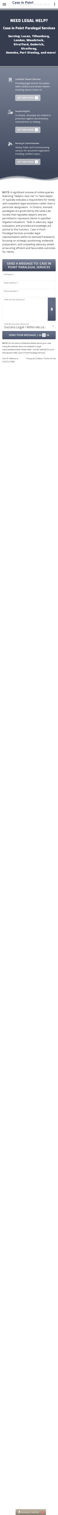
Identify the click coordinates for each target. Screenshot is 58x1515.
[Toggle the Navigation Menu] (4, 4)
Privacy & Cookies (34, 358)
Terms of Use (50, 358)
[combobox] (29, 326)
